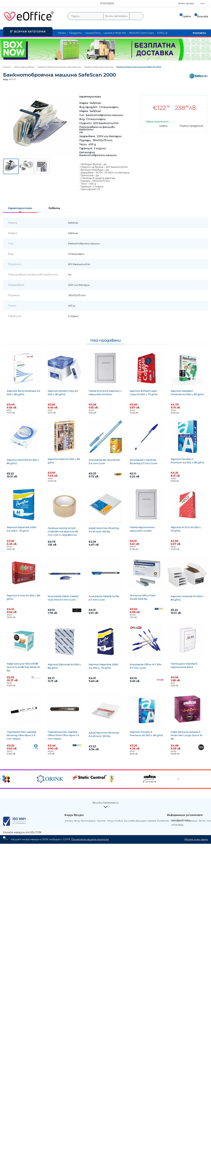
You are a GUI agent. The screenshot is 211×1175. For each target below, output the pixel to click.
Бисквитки (163, 820)
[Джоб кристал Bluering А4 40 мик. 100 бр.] (105, 709)
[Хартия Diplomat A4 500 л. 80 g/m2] (64, 641)
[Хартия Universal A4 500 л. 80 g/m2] (187, 573)
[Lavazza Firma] (160, 779)
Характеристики (20, 208)
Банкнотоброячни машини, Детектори (59, 67)
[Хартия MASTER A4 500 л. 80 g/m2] (23, 437)
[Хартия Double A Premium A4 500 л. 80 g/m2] (187, 436)
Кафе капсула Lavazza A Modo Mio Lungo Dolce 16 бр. (186, 735)
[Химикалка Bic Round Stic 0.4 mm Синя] (105, 437)
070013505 (107, 3)
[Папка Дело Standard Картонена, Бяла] (187, 641)
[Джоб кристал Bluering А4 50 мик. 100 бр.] (105, 505)
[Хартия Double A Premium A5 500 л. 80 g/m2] (146, 709)
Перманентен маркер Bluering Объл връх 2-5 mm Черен (21, 735)
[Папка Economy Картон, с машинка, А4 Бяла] (105, 368)
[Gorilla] (125, 779)
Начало (62, 33)
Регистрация (88, 820)
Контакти (199, 33)
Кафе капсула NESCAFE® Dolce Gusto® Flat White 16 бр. (23, 667)
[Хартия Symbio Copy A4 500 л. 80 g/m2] (64, 368)
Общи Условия (115, 820)
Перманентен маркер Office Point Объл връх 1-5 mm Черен (63, 735)
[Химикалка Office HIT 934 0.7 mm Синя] (146, 641)
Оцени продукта (191, 125)
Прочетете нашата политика (90, 839)
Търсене (101, 820)
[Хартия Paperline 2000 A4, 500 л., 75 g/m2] (23, 504)
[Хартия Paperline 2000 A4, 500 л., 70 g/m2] (105, 641)
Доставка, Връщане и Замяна (140, 820)
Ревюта (54, 208)
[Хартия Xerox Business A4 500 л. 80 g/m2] (23, 368)
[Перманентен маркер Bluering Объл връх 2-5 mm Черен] (23, 709)
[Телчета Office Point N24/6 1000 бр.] (146, 572)
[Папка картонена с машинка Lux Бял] (146, 504)
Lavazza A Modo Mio (114, 33)
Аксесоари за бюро (24, 67)
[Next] (178, 779)
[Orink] (54, 779)
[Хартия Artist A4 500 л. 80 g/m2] (64, 436)
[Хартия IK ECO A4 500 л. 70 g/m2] (187, 504)
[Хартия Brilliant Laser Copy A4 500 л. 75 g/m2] (146, 368)
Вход (77, 820)
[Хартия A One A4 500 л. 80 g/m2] (23, 572)
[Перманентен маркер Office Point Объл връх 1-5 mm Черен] (64, 709)
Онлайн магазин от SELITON (22, 832)
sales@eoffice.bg (180, 820)
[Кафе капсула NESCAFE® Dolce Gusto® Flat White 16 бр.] (23, 641)
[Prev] (1, 779)
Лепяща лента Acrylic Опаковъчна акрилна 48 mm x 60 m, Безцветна (63, 531)
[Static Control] (89, 778)
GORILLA (162, 33)
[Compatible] (19, 779)
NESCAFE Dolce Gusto (141, 33)
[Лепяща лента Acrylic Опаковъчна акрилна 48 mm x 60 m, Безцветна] (64, 505)
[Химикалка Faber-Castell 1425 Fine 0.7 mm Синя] (64, 573)
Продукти (75, 33)
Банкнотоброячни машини (98, 67)
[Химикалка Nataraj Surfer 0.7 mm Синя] (105, 573)
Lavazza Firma (92, 33)
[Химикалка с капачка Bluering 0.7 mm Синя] (146, 437)
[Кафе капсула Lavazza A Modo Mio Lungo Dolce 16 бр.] (187, 709)
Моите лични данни (196, 839)
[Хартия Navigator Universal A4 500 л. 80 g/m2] (187, 368)
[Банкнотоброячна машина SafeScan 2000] (39, 156)
